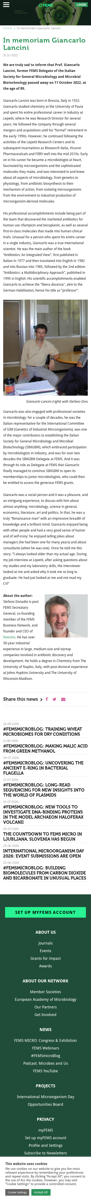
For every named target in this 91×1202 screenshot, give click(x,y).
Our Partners (45, 1007)
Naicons (9, 637)
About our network (45, 980)
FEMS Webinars (45, 1048)
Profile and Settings (45, 1145)
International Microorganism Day (45, 1097)
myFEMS (45, 1130)
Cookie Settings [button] (17, 1192)
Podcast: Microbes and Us (45, 1063)
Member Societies (45, 992)
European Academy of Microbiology (45, 999)
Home (7, 28)
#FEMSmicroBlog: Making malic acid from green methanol (45, 749)
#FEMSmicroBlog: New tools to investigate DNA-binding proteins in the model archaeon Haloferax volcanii (43, 814)
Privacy (45, 1119)
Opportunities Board (45, 1104)
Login (81, 4)
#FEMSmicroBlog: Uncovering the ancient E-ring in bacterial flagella (43, 768)
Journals (46, 943)
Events (45, 951)
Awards (45, 966)
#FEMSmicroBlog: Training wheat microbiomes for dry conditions (42, 732)
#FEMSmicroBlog (45, 1055)
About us (46, 932)
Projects (45, 1085)
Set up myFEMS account (45, 912)
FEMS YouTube (45, 1071)
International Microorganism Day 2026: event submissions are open (43, 853)
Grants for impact (45, 958)
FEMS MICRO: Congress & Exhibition (45, 1040)
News (45, 1029)
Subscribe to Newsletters (45, 1153)
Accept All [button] (41, 1192)
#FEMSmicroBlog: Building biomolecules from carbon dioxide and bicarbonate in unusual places (44, 873)
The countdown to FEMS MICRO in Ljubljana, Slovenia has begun (42, 837)
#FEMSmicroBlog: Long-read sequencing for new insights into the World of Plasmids (43, 790)
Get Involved (45, 1014)
